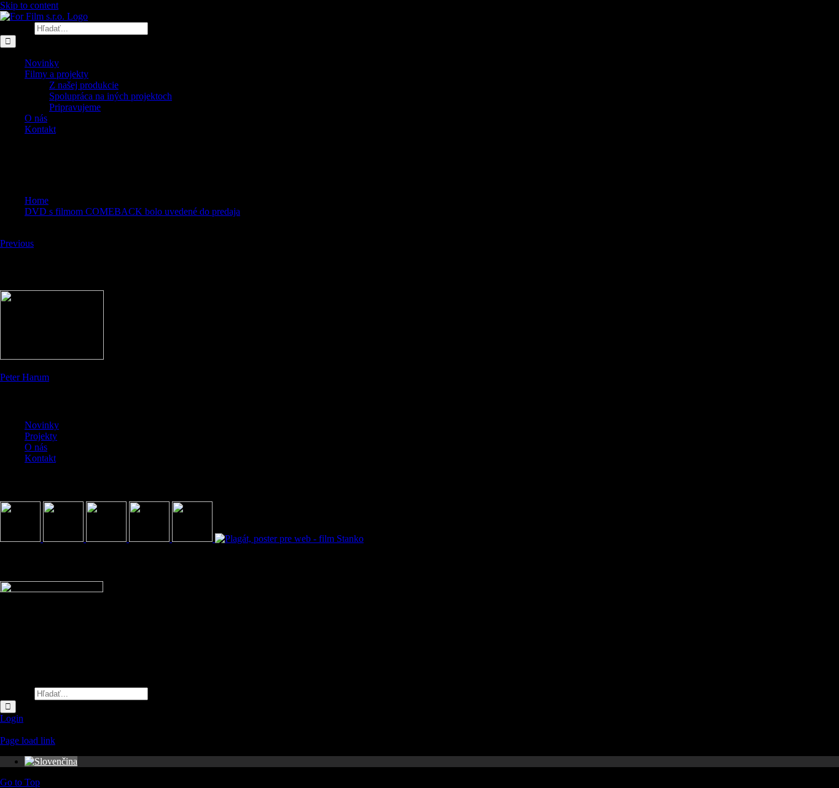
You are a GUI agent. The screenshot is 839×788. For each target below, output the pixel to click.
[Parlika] (150, 538)
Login (11, 718)
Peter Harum (24, 377)
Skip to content (29, 5)
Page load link (27, 740)
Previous (17, 243)
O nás (36, 447)
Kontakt (40, 458)
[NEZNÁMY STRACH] (64, 538)
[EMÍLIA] (21, 538)
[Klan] (193, 538)
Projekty (41, 436)
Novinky (42, 425)
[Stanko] (289, 538)
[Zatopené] (107, 538)
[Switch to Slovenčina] (51, 761)
